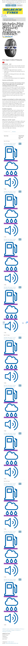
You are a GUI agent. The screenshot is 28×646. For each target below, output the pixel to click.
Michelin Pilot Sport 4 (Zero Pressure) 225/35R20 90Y (10, 484)
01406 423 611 (11, 642)
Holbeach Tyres (5, 629)
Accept (8, 5)
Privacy (21, 629)
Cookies (13, 630)
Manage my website (6, 631)
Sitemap (8, 630)
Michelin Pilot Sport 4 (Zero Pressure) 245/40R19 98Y (10, 338)
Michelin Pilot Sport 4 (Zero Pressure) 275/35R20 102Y (10, 580)
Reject (13, 5)
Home (4, 18)
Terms (3, 630)
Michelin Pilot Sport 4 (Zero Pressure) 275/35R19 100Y (10, 434)
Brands (8, 18)
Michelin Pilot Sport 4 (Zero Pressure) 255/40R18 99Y (10, 240)
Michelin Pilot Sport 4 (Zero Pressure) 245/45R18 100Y (10, 192)
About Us (12, 629)
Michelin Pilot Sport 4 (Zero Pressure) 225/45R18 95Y (10, 144)
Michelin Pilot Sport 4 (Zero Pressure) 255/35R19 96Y (10, 386)
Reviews (14, 131)
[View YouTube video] (3, 62)
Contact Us (18, 630)
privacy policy (17, 3)
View (20, 143)
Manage (19, 5)
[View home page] (12, 11)
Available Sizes (7, 131)
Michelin (11, 18)
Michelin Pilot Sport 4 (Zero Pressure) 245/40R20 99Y (10, 532)
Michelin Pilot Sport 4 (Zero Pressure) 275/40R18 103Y (10, 288)
